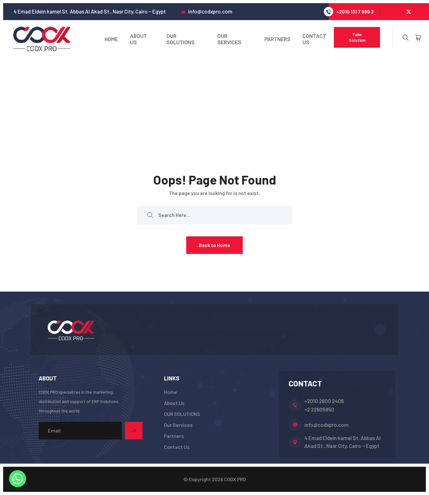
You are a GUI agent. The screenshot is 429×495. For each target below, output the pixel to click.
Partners (277, 39)
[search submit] (150, 215)
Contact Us (314, 39)
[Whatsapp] (17, 478)
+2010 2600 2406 (324, 401)
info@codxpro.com (326, 425)
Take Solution (357, 37)
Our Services (229, 39)
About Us (138, 39)
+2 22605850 (319, 409)
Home (111, 39)
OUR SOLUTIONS (180, 39)
